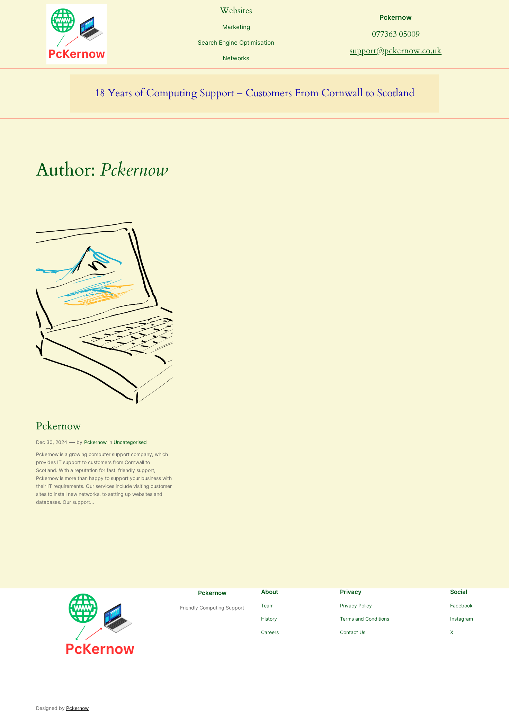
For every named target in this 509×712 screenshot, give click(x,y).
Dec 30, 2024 (51, 442)
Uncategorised (130, 442)
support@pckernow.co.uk (395, 50)
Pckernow (395, 17)
